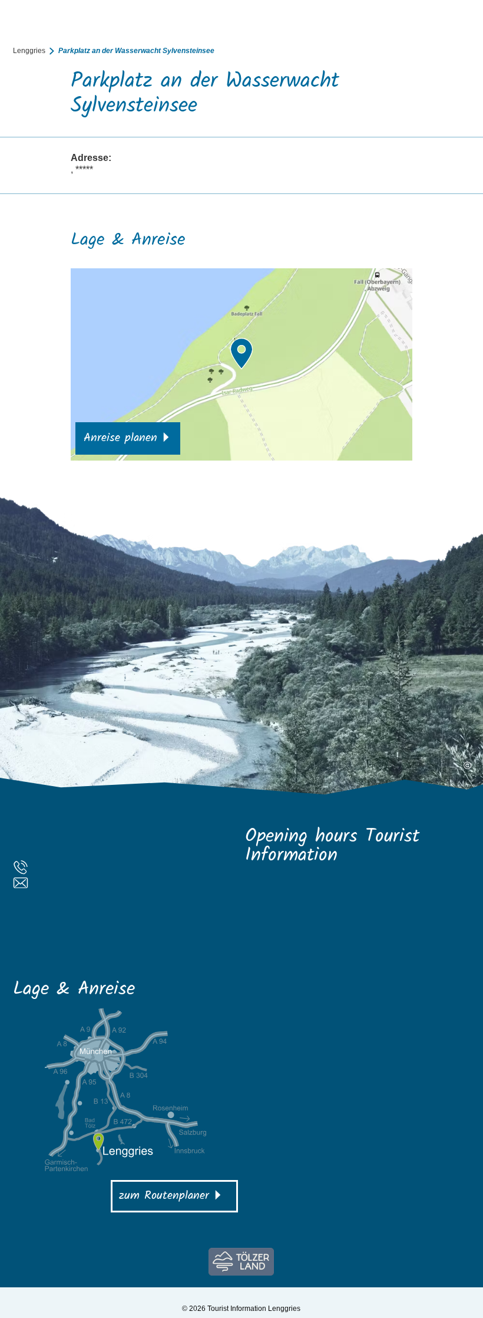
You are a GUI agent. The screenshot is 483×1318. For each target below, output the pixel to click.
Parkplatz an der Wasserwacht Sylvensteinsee (136, 51)
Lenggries (29, 51)
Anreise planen (120, 438)
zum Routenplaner (164, 1195)
